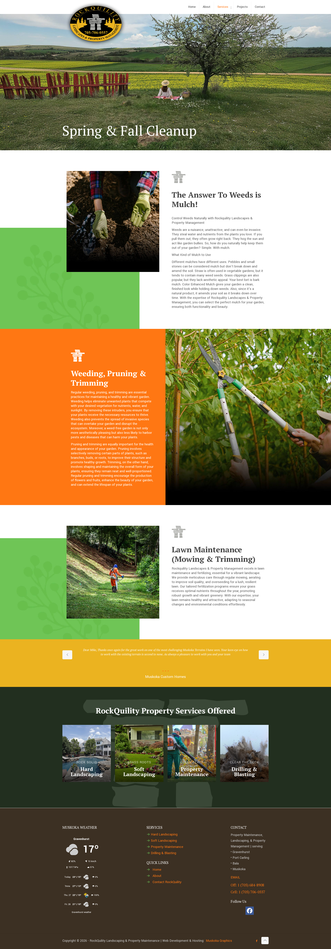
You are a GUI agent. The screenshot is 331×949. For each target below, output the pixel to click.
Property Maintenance (167, 846)
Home (157, 869)
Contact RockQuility (167, 882)
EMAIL (235, 877)
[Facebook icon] (256, 941)
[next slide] (264, 654)
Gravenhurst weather (81, 912)
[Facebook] (249, 911)
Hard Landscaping (164, 834)
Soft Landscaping (164, 840)
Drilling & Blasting (163, 853)
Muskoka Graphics (219, 940)
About (157, 875)
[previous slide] (67, 654)
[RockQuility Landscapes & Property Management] (96, 24)
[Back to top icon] (265, 940)
